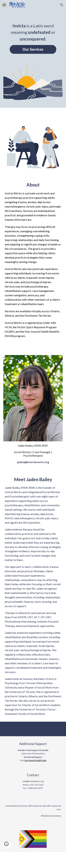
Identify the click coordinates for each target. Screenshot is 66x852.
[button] (4, 5)
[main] (33, 29)
